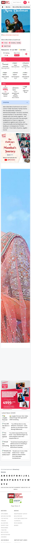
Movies (7, 7)
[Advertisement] (15, 364)
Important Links (20, 540)
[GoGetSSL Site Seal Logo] (15, 501)
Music (16, 511)
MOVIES (4, 511)
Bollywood (18, 516)
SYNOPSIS (6, 102)
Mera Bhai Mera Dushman (21, 7)
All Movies (4, 523)
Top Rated (4, 518)
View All (4, 60)
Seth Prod (7, 46)
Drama (13, 43)
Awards (3, 537)
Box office (4, 532)
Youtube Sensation (20, 518)
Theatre (4, 530)
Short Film (4, 525)
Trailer (3, 521)
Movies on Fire (6, 516)
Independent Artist (20, 514)
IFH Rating (6, 53)
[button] (29, 2)
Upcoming (4, 514)
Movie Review (5, 535)
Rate (17, 55)
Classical (17, 521)
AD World (5, 540)
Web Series (4, 528)
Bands (16, 525)
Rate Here (17, 53)
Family (19, 43)
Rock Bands (18, 523)
